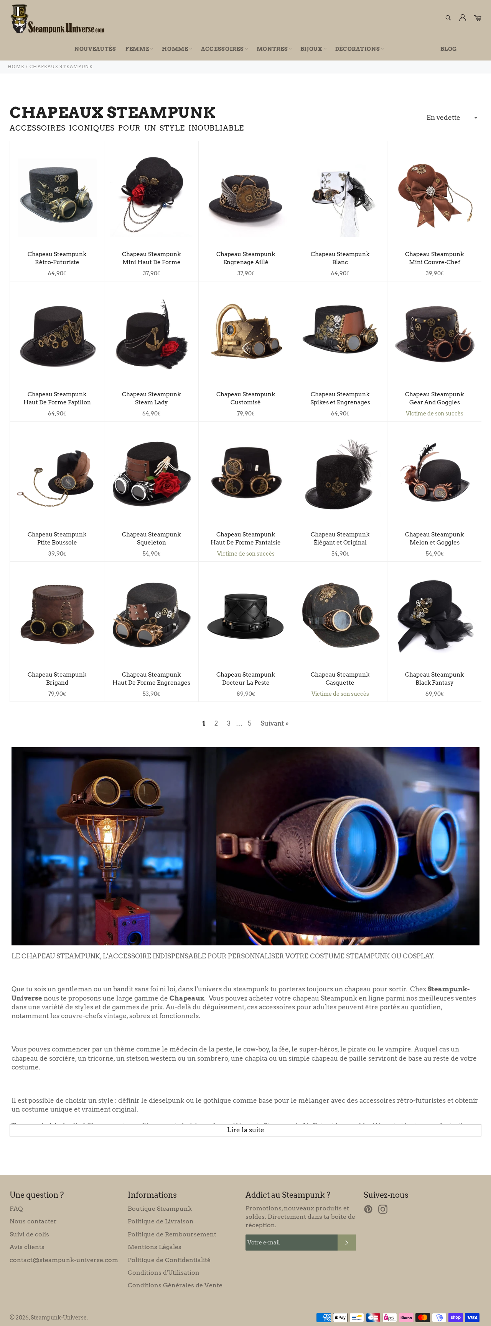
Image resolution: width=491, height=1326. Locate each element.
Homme (175, 49)
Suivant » (274, 723)
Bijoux (311, 49)
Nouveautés (95, 49)
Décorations (357, 49)
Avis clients (27, 1247)
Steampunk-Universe (59, 1318)
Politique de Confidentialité (169, 1260)
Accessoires (222, 49)
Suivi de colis (29, 1234)
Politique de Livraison (161, 1221)
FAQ (16, 1208)
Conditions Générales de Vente (175, 1285)
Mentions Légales (154, 1247)
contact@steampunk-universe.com (64, 1260)
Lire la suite (245, 1130)
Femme (137, 49)
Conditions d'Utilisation (163, 1272)
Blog (448, 49)
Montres (272, 49)
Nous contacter (33, 1221)
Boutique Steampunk (160, 1208)
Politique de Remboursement (172, 1234)
